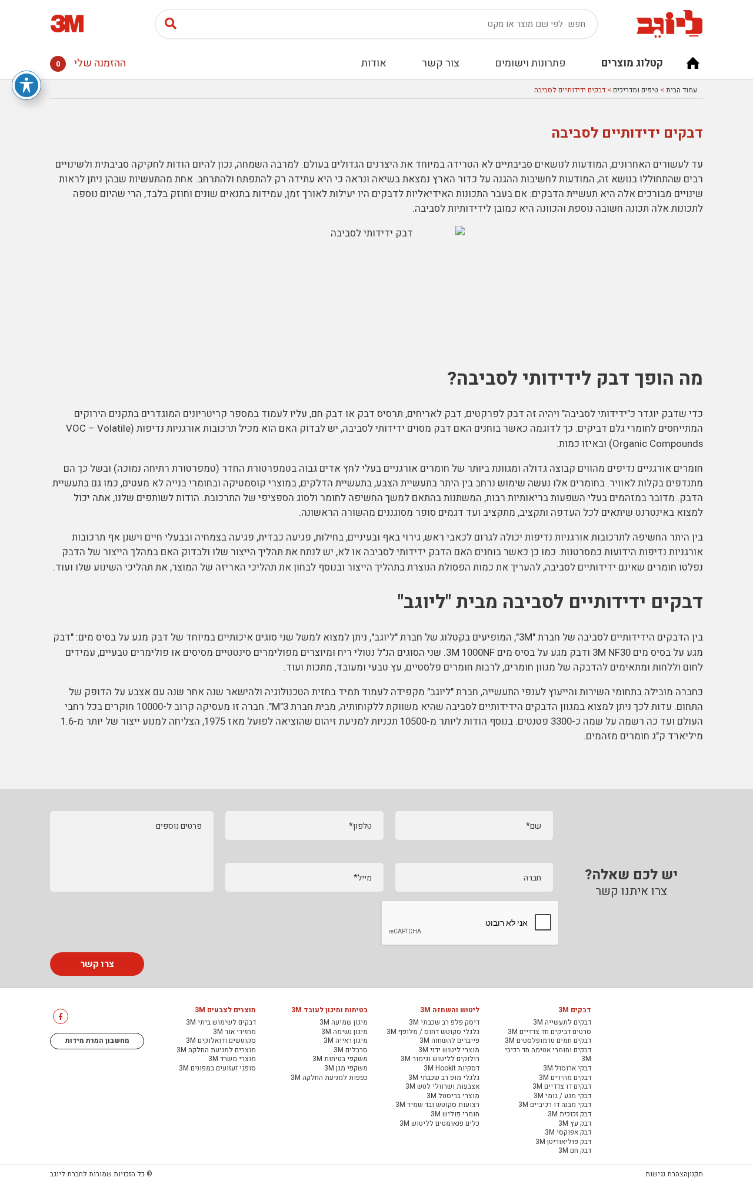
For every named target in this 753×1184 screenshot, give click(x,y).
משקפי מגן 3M (346, 1068)
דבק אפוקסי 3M (568, 1133)
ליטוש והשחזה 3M (449, 1010)
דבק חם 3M (574, 1151)
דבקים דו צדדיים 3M (561, 1087)
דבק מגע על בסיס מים (123, 637)
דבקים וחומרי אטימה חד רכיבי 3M (548, 1055)
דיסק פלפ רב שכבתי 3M (444, 1023)
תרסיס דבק (380, 413)
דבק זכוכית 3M (569, 1114)
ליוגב (440, 692)
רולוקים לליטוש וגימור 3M (440, 1059)
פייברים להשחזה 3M (449, 1041)
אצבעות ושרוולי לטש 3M (442, 1087)
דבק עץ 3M (574, 1124)
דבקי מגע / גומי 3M (562, 1096)
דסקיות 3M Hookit (451, 1068)
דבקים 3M (574, 1010)
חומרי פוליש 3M (455, 1114)
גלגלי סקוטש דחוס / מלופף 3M (433, 1032)
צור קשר (440, 63)
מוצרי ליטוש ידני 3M (448, 1050)
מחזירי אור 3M (234, 1032)
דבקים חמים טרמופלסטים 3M (548, 1041)
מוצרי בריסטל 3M (453, 1096)
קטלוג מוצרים (632, 63)
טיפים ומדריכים (635, 90)
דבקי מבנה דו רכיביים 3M (554, 1105)
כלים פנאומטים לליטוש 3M (439, 1124)
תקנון (695, 1174)
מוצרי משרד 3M (232, 1059)
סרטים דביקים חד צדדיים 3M (549, 1032)
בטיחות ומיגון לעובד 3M (329, 1010)
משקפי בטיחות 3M (340, 1059)
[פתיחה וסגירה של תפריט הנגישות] (26, 85)
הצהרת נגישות (666, 1174)
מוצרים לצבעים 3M (225, 1010)
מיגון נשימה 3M (344, 1032)
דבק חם (327, 413)
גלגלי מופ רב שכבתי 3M (443, 1078)
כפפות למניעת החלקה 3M (329, 1078)
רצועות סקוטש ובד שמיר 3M (437, 1105)
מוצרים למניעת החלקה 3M (216, 1050)
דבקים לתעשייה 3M (562, 1023)
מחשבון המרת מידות (97, 1040)
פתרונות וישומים (530, 63)
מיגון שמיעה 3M (343, 1023)
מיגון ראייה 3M (346, 1041)
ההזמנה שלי (91, 63)
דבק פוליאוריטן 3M (563, 1142)
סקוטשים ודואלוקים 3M (221, 1041)
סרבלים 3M (351, 1050)
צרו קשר (97, 964)
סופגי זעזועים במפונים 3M (217, 1068)
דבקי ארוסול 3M (567, 1068)
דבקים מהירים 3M (565, 1078)
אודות (374, 63)
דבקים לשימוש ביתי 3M (221, 1023)
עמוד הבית (681, 90)
